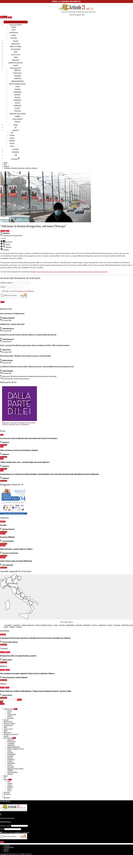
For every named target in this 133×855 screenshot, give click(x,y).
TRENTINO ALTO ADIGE (17, 113)
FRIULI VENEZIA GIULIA (17, 84)
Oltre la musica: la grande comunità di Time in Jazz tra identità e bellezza (27, 673)
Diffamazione (15, 44)
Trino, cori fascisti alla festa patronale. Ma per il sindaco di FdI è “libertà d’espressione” (35, 345)
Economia (13, 38)
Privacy (6, 851)
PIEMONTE (17, 100)
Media (16, 125)
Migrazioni (15, 60)
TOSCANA (17, 111)
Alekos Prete (6, 350)
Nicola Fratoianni (8, 541)
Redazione (6, 233)
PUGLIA (17, 103)
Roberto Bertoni (7, 360)
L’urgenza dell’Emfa (7, 537)
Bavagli (15, 41)
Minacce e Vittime (15, 46)
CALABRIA (17, 76)
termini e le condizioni (25, 291)
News (2, 435)
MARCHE (17, 95)
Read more (3, 445)
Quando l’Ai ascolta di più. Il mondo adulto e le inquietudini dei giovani (28, 335)
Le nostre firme (9, 847)
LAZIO (17, 86)
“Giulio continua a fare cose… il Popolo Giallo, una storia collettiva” (25, 462)
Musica (12, 143)
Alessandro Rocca (8, 328)
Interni (13, 27)
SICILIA (17, 108)
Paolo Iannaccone (8, 339)
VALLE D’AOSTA (17, 119)
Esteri (13, 30)
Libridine (12, 141)
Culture (13, 35)
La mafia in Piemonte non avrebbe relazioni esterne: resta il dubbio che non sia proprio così (37, 366)
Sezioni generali (15, 25)
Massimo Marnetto (8, 529)
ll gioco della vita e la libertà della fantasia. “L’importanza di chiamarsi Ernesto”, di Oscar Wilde (35, 691)
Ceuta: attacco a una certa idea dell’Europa (16, 561)
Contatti (6, 849)
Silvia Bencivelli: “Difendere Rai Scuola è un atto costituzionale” (25, 356)
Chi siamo (7, 845)
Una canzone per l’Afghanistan (12, 313)
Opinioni (3, 522)
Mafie (15, 52)
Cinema (12, 135)
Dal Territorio (14, 68)
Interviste (16, 149)
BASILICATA (17, 73)
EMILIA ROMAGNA (17, 81)
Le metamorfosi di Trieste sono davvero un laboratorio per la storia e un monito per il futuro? (35, 638)
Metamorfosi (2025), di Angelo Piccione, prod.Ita (18, 656)
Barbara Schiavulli (8, 318)
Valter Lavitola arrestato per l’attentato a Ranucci (19, 450)
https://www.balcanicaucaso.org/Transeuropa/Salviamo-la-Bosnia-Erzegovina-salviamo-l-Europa (72, 272)
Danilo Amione (7, 660)
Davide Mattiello (7, 371)
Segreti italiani (15, 49)
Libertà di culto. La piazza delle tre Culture (16, 549)
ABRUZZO (17, 70)
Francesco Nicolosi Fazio (10, 553)
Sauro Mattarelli (7, 565)
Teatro (12, 146)
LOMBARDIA (17, 92)
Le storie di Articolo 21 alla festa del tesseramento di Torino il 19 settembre (28, 438)
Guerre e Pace (15, 54)
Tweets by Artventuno (7, 818)
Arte (12, 132)
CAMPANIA (17, 78)
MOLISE (17, 97)
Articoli (2, 231)
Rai (16, 127)
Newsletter (15, 152)
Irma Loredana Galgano (10, 642)
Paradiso (3, 525)
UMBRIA (17, 116)
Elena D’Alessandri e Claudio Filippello (14, 677)
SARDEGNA (17, 105)
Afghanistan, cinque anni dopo (12, 324)
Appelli (15, 65)
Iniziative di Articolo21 (15, 63)
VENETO (17, 122)
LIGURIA (17, 89)
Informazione (13, 32)
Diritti (15, 57)
